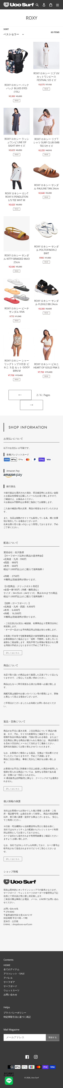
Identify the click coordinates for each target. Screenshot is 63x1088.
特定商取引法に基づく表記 (17, 1016)
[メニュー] (57, 4)
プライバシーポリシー (15, 1012)
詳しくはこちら (13, 653)
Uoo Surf (35, 1077)
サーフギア (9, 981)
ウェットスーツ (11, 990)
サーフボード (10, 986)
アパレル (8, 977)
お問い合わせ (10, 994)
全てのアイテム (11, 969)
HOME (7, 965)
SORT (6, 29)
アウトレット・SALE (14, 973)
